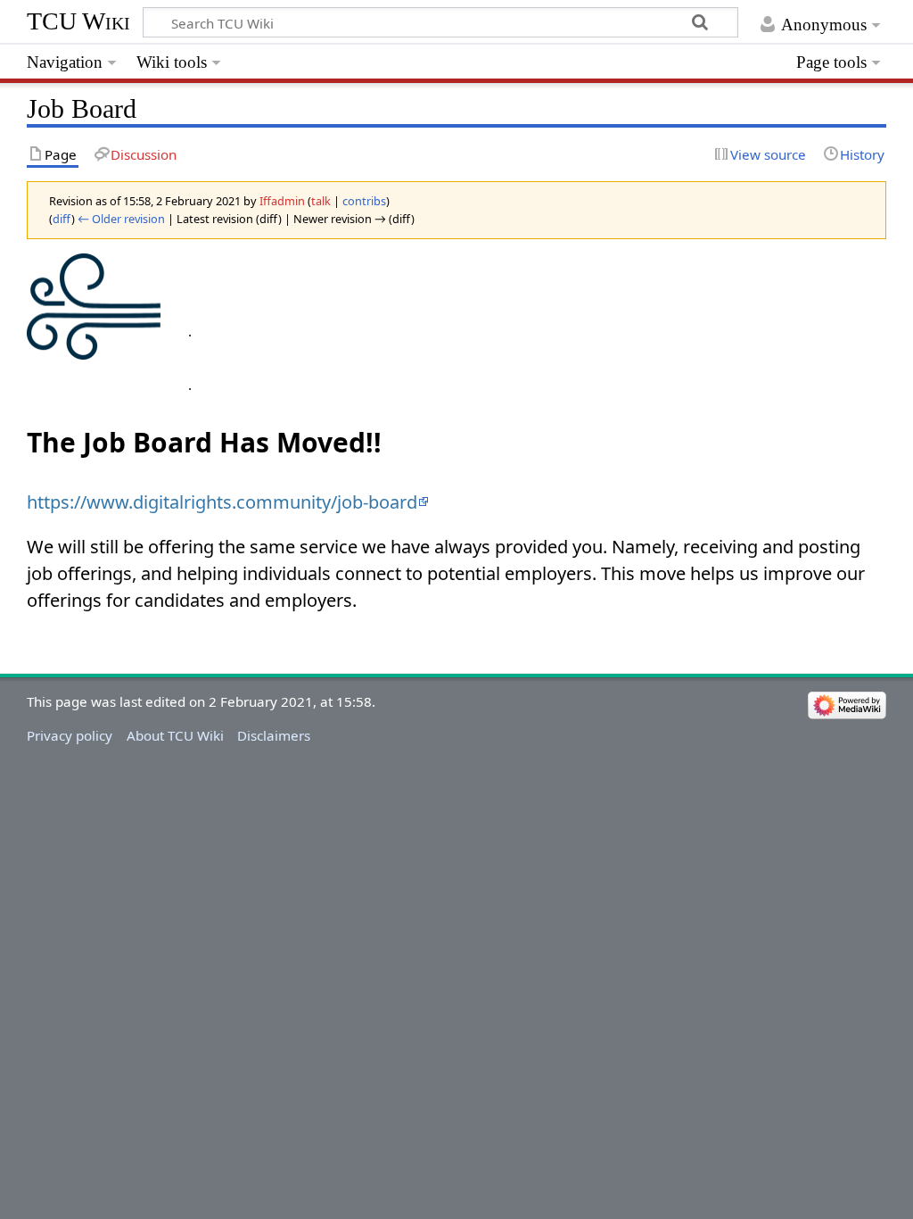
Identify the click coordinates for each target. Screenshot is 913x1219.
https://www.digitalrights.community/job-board (222, 502)
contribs (364, 201)
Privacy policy (69, 735)
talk (321, 201)
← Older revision (121, 219)
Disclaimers (273, 735)
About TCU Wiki (175, 735)
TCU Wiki (78, 21)
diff (62, 219)
